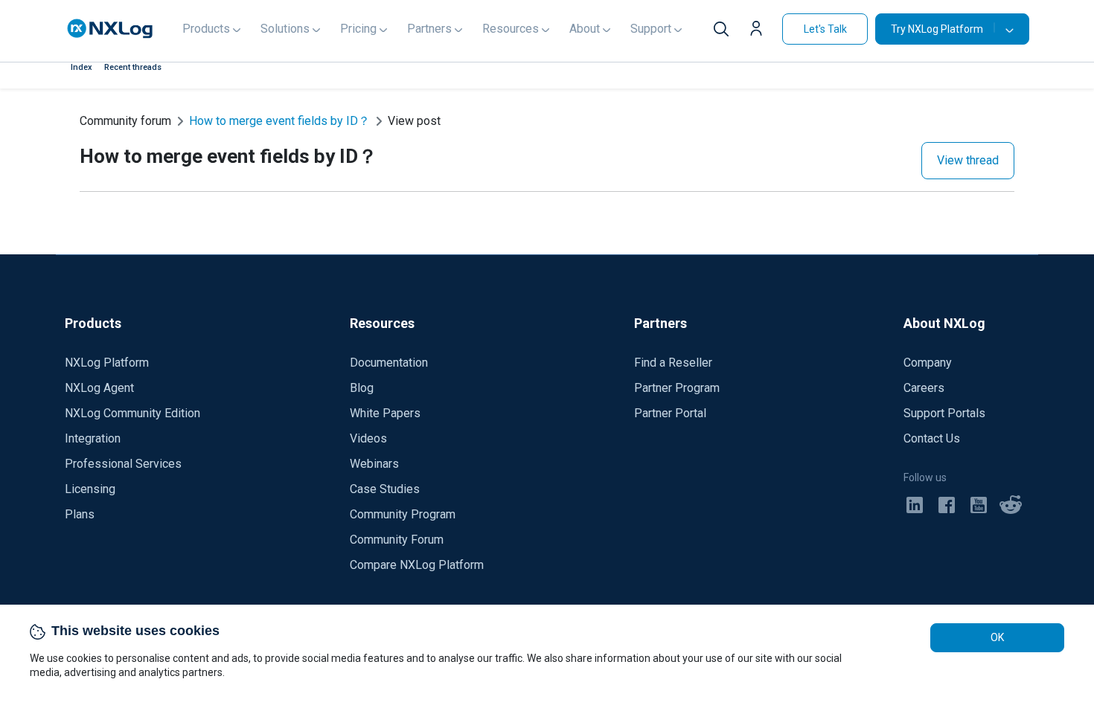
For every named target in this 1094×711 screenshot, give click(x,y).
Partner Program (677, 388)
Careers (923, 388)
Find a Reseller (673, 363)
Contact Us (931, 438)
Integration (93, 438)
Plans (80, 514)
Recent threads (132, 67)
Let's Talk (825, 29)
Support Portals (944, 413)
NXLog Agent (99, 388)
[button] (760, 30)
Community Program (402, 514)
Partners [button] (429, 29)
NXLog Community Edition (132, 413)
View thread (968, 160)
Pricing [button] (358, 29)
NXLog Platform (107, 363)
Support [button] (650, 29)
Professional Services (123, 464)
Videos (368, 438)
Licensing (90, 489)
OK (997, 637)
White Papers (385, 413)
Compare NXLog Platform (417, 565)
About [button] (584, 29)
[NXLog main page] (110, 29)
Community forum (125, 121)
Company (927, 363)
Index (81, 67)
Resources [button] (510, 29)
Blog (362, 388)
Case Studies (385, 489)
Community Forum (397, 540)
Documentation (389, 363)
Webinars (374, 464)
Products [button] (206, 29)
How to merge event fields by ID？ (279, 121)
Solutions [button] (285, 29)
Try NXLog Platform (937, 29)
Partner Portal (670, 413)
